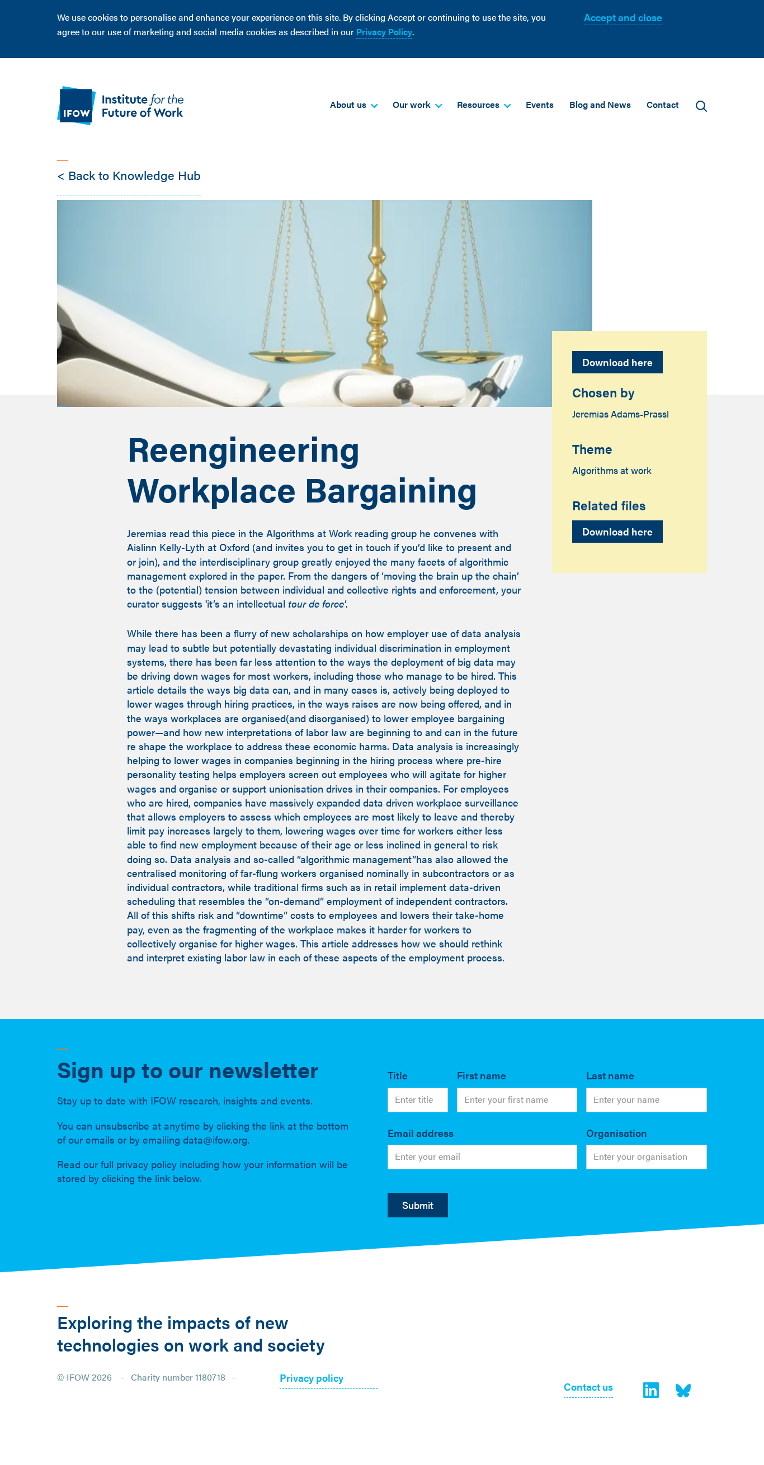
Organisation (616, 1133)
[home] (120, 105)
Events (540, 104)
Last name (610, 1075)
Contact (663, 104)
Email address (421, 1133)
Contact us (588, 1387)
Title (398, 1075)
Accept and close (623, 17)
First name (481, 1075)
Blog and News (600, 104)
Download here (617, 362)
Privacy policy (311, 1379)
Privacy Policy (384, 31)
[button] (353, 104)
